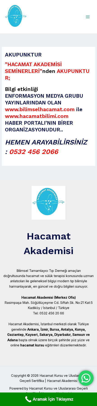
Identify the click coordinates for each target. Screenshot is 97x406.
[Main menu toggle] (87, 17)
